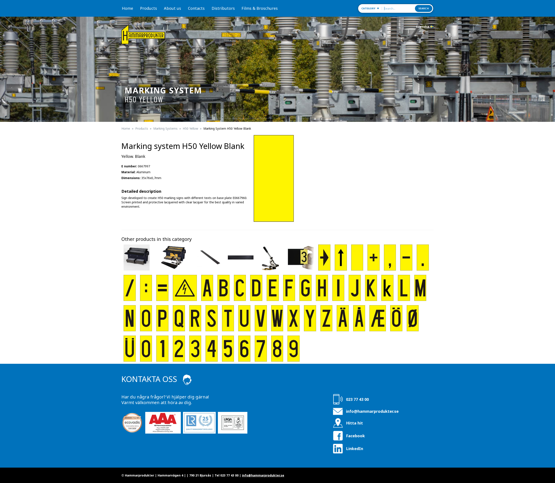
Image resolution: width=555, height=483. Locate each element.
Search (423, 8)
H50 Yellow (190, 128)
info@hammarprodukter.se (372, 411)
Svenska (422, 26)
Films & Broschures (260, 8)
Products (148, 8)
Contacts (196, 8)
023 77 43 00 (357, 399)
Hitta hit (354, 423)
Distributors (223, 8)
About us (172, 8)
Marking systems (165, 128)
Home (127, 8)
